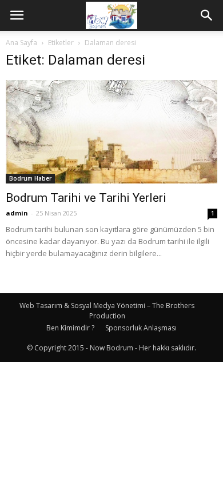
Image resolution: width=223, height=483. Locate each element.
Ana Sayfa (21, 42)
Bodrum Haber (30, 178)
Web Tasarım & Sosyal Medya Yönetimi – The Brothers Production (106, 311)
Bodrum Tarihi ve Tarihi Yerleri (86, 198)
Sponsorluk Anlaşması (141, 328)
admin (17, 213)
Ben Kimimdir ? (70, 328)
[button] (207, 15)
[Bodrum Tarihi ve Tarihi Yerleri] (111, 131)
